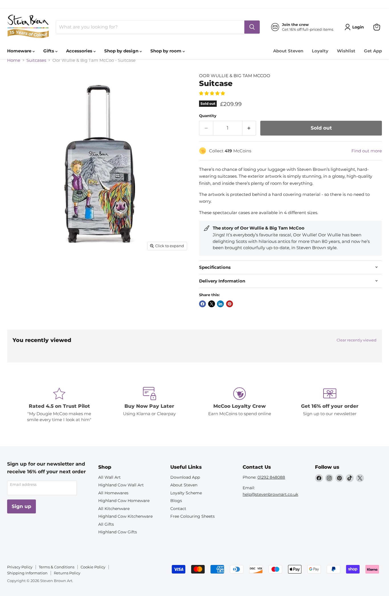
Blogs (176, 500)
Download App (185, 477)
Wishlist (346, 51)
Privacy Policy (19, 567)
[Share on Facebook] (202, 303)
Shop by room (166, 51)
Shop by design (122, 51)
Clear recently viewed (356, 340)
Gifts (49, 51)
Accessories (79, 51)
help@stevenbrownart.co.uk (270, 494)
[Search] (252, 27)
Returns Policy (67, 573)
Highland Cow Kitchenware (125, 516)
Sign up (21, 506)
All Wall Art (109, 477)
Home (13, 60)
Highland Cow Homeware (124, 500)
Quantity (207, 116)
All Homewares (113, 492)
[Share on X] (211, 303)
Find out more (366, 150)
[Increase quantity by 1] (249, 128)
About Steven (288, 51)
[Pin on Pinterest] (229, 303)
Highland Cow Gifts (117, 531)
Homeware (19, 51)
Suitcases (36, 60)
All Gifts (106, 524)
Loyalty (320, 51)
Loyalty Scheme (186, 492)
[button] (212, 93)
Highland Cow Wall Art (121, 485)
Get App (373, 51)
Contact (178, 508)
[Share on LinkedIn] (220, 303)
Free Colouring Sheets (192, 516)
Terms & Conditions (56, 567)
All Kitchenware (114, 508)
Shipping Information (27, 573)
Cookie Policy (93, 567)
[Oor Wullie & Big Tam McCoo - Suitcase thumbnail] (18, 269)
